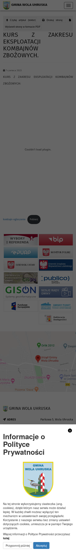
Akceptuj (41, 545)
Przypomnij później (18, 545)
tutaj (6, 538)
